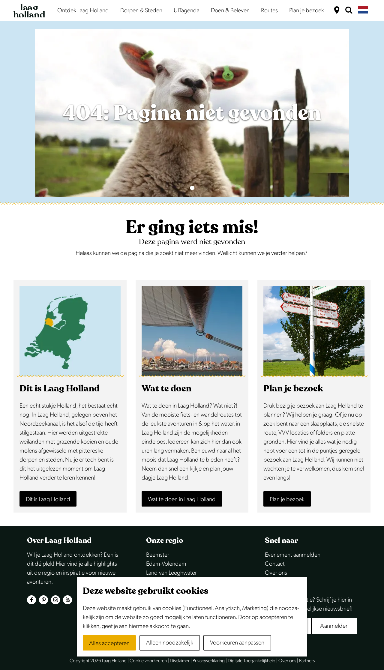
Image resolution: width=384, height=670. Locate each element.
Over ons (276, 572)
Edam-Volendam (166, 563)
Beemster (157, 554)
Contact (275, 563)
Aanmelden (334, 626)
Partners (307, 661)
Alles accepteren (109, 643)
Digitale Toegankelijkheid (251, 661)
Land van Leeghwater (171, 572)
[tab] (192, 188)
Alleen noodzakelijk (169, 642)
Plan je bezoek (287, 499)
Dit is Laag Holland (48, 499)
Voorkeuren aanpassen (237, 642)
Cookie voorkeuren (148, 661)
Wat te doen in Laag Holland (182, 499)
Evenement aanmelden (292, 554)
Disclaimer (180, 661)
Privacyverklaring (209, 661)
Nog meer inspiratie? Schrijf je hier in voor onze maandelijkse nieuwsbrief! (309, 604)
